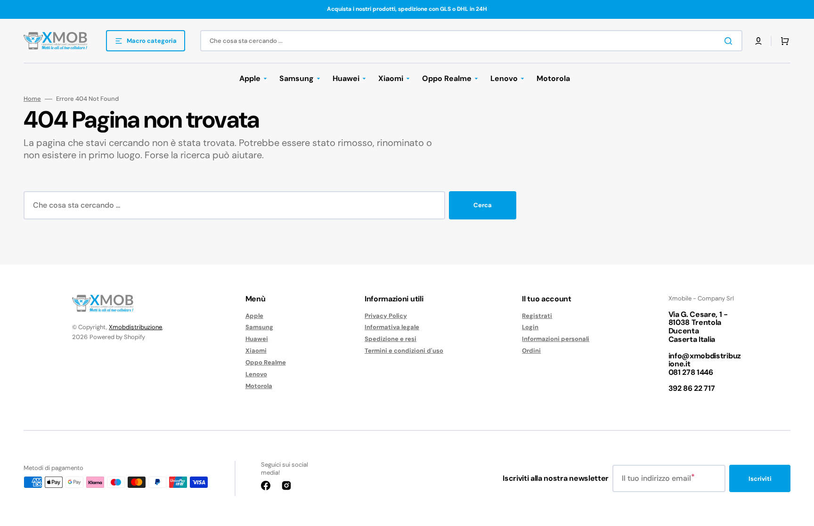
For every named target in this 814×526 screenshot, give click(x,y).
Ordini (531, 351)
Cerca (482, 205)
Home (32, 99)
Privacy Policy (386, 316)
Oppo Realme (265, 362)
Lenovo (256, 374)
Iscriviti (760, 479)
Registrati (537, 316)
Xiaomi (256, 351)
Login (530, 327)
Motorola (258, 386)
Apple (254, 316)
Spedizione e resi (390, 339)
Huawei (256, 339)
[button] (758, 41)
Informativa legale (392, 327)
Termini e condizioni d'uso (404, 351)
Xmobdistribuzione (135, 327)
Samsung (259, 327)
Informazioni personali (555, 339)
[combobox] (471, 40)
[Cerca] (730, 41)
